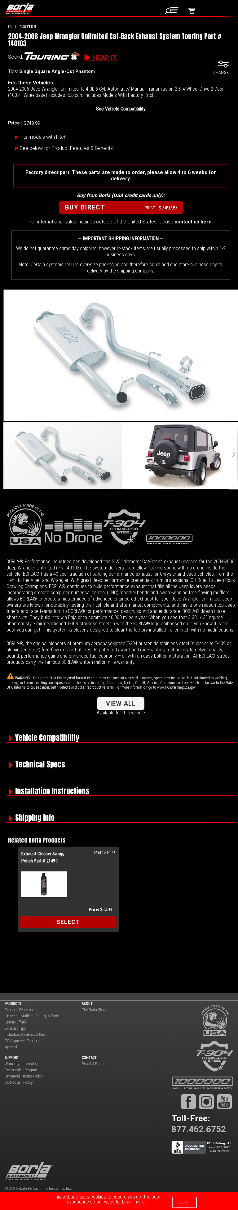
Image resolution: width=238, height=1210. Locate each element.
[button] (233, 456)
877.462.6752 (198, 1129)
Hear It (104, 57)
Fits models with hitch (43, 137)
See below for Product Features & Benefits (66, 148)
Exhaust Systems (19, 1010)
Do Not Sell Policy (19, 1082)
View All (121, 703)
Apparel (11, 1047)
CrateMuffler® (16, 1022)
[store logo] (22, 8)
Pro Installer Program (21, 1070)
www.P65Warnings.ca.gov (176, 687)
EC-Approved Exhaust (22, 1041)
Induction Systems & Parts (26, 1034)
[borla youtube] (224, 1101)
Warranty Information (22, 1064)
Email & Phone (93, 1064)
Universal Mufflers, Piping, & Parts (32, 1016)
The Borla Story (94, 1010)
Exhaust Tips (15, 1028)
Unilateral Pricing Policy (24, 1076)
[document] (119, 1201)
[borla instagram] (206, 1101)
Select (68, 922)
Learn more (133, 1202)
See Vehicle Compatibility (121, 109)
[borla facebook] (188, 1101)
